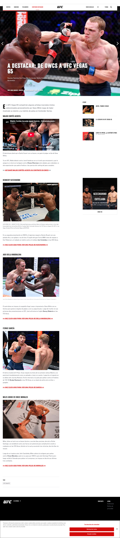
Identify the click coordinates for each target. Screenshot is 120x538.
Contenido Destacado (37, 7)
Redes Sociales (90, 7)
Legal (108, 501)
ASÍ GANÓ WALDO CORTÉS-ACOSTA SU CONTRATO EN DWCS (27, 170)
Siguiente (117, 43)
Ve (98, 7)
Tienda (106, 7)
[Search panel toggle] (111, 7)
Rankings (16, 7)
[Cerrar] (117, 529)
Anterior (3, 43)
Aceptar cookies (91, 534)
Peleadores (25, 7)
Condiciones (110, 504)
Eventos (8, 7)
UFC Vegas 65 (6, 483)
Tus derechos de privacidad (91, 524)
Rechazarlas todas (92, 529)
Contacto (100, 501)
